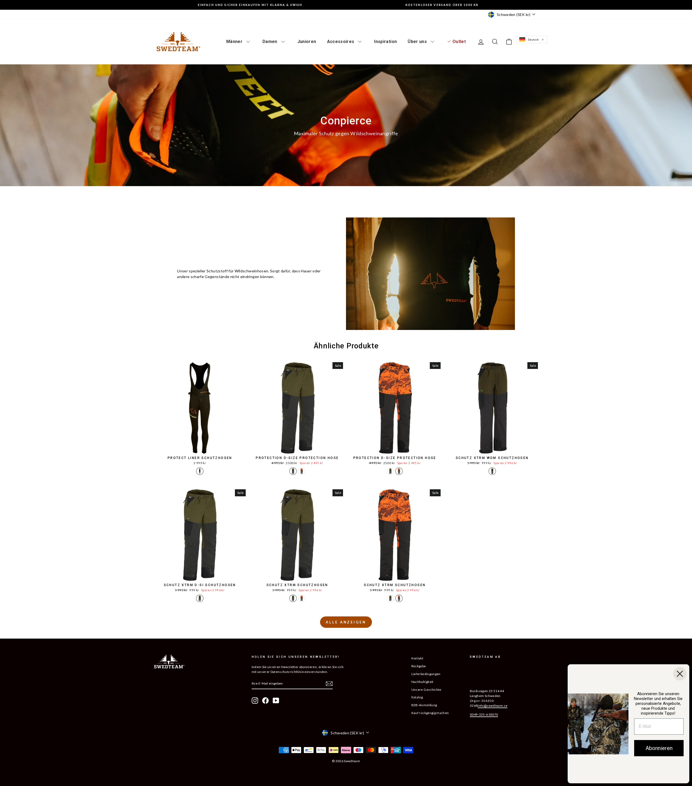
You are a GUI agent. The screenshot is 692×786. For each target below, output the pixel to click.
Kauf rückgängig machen (430, 713)
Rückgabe (418, 666)
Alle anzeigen (346, 622)
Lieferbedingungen (426, 674)
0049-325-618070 (484, 714)
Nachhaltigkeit (422, 682)
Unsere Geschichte (426, 690)
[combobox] (532, 40)
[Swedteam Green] (293, 471)
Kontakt (417, 658)
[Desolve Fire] (301, 471)
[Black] (200, 471)
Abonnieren (659, 748)
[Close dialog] (680, 674)
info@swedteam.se (492, 706)
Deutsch (533, 39)
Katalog (417, 697)
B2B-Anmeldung (424, 705)
